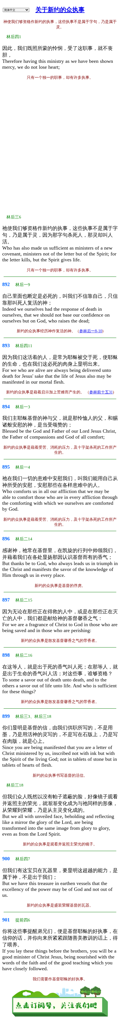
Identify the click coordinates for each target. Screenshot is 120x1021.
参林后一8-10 (90, 331)
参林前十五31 (101, 392)
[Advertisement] (60, 147)
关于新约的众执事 (60, 9)
